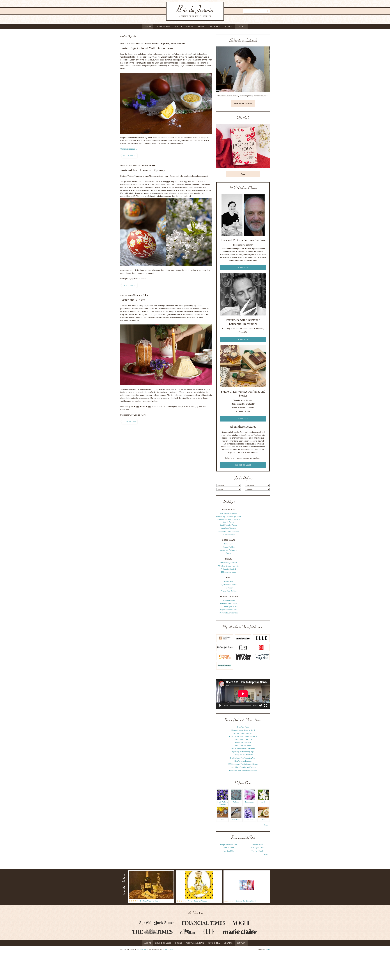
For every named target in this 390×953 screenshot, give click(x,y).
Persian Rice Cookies (229, 591)
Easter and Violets (132, 300)
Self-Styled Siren (257, 848)
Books (178, 26)
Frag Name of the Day (228, 845)
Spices (173, 43)
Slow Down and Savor (243, 745)
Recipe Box (228, 582)
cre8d (268, 949)
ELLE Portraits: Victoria (228, 525)
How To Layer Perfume (243, 761)
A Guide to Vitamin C (228, 569)
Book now (243, 268)
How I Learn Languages (228, 513)
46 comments (129, 155)
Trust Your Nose (243, 727)
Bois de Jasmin (143, 949)
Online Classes (163, 26)
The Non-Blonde (258, 851)
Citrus (264, 820)
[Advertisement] (257, 545)
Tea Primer (229, 588)
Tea (222, 820)
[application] (243, 694)
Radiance (236, 802)
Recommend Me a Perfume (228, 531)
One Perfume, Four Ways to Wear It (243, 758)
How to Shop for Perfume (243, 739)
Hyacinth (250, 820)
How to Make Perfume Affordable (243, 749)
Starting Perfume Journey (243, 733)
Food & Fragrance (160, 43)
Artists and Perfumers (228, 550)
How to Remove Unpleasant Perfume (243, 770)
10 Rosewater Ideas (228, 572)
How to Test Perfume (243, 742)
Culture (147, 43)
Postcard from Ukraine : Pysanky (142, 170)
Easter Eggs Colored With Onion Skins (146, 48)
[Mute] (260, 705)
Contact (241, 26)
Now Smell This (228, 851)
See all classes (243, 465)
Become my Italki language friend (228, 516)
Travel (152, 165)
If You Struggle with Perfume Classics (243, 736)
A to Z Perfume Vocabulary (222, 803)
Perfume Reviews (195, 26)
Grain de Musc (228, 848)
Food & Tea (214, 26)
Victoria (138, 43)
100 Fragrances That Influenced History (243, 764)
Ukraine (228, 26)
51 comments (129, 285)
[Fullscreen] (265, 705)
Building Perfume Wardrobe (243, 755)
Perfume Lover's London (229, 613)
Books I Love (228, 544)
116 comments (129, 421)
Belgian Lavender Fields (228, 610)
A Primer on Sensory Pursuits (189, 11)
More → (267, 825)
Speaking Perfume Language (243, 752)
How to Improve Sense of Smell (243, 730)
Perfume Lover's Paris (228, 603)
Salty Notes (236, 820)
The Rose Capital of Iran (229, 607)
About (147, 26)
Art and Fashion (228, 547)
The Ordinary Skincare (228, 563)
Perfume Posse (257, 845)
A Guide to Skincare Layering (228, 566)
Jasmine (263, 802)
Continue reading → (128, 149)
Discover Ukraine (228, 600)
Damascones (249, 802)
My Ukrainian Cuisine (228, 585)
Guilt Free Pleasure (228, 528)
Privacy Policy (168, 949)
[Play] (220, 705)
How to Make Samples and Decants (243, 767)
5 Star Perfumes (229, 534)
